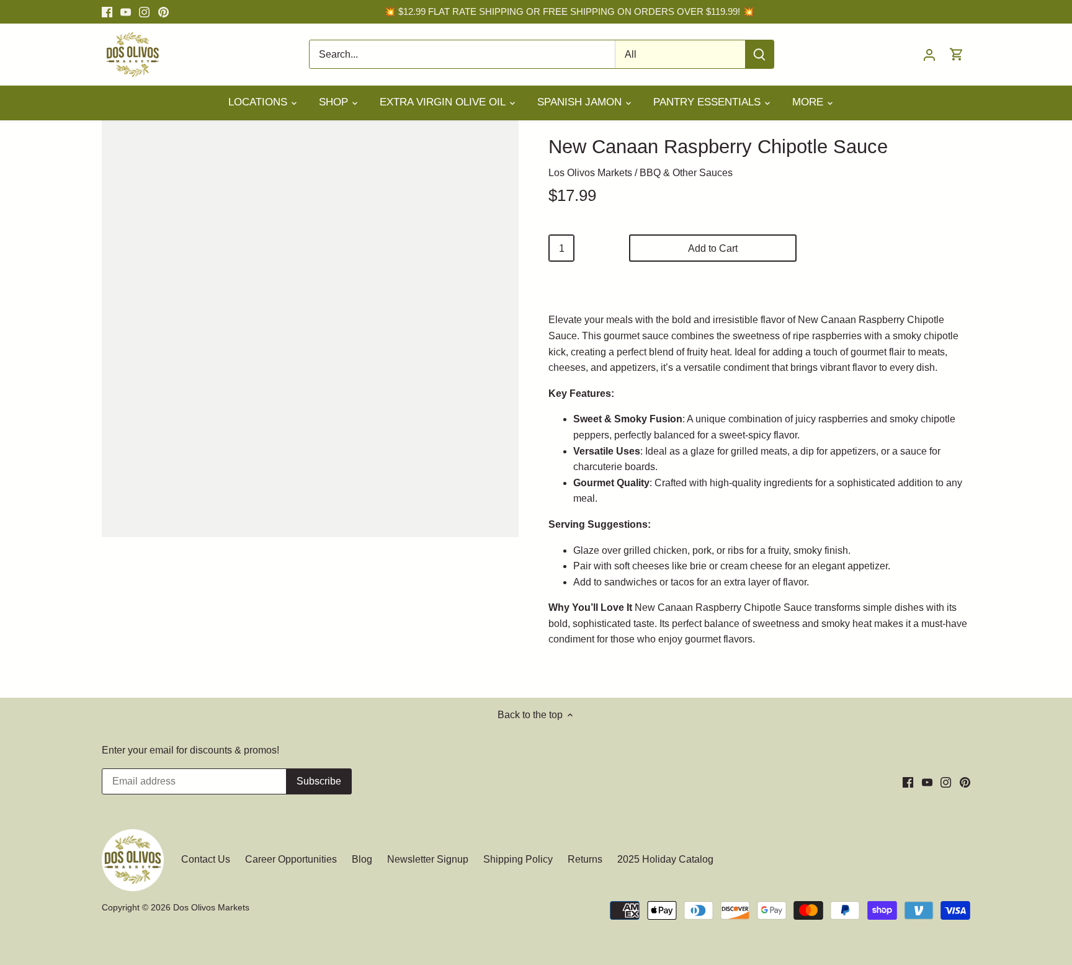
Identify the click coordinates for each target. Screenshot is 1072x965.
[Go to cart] (956, 54)
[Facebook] (107, 12)
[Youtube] (125, 12)
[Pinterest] (163, 12)
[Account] (929, 54)
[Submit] (759, 54)
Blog (362, 859)
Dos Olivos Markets (211, 907)
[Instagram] (144, 12)
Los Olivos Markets (590, 172)
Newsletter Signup (427, 859)
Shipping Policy (518, 859)
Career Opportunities (291, 859)
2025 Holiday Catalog (665, 859)
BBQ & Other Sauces (686, 172)
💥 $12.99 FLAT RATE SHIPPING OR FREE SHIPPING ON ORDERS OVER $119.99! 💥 (569, 11)
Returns (585, 859)
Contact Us (207, 859)
